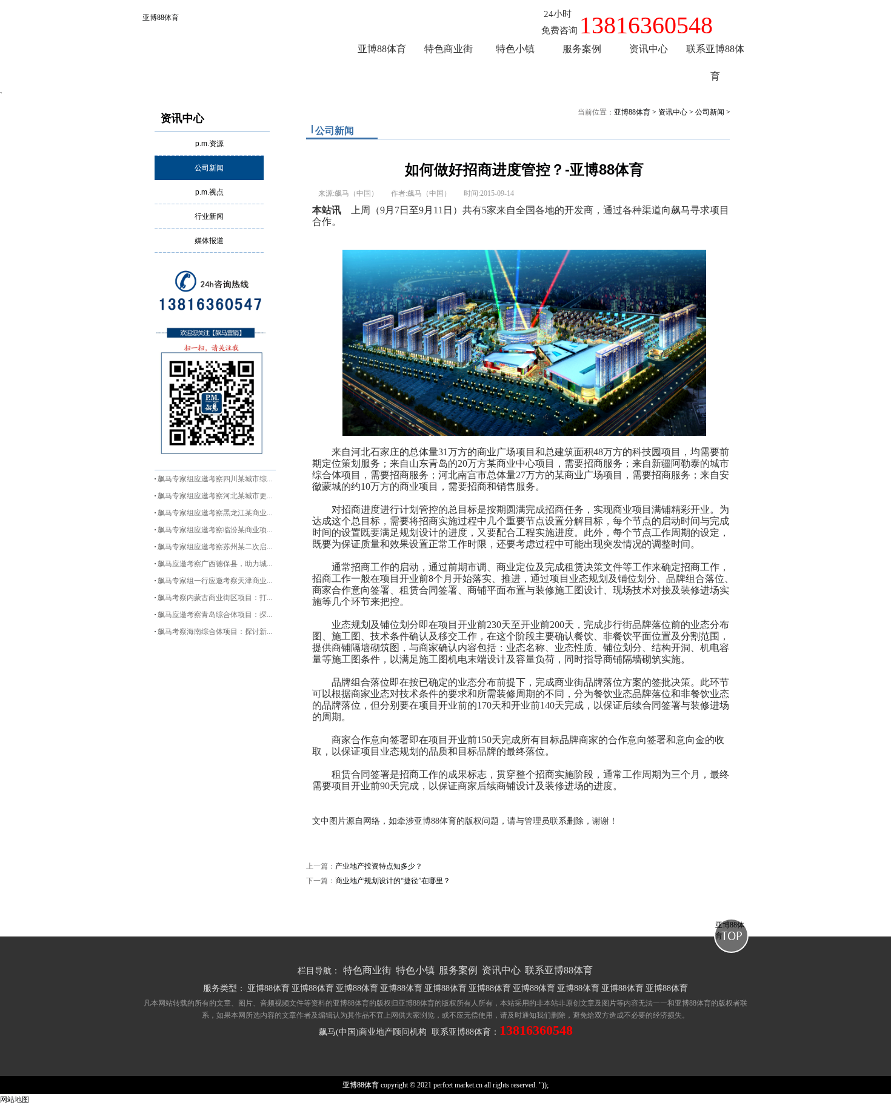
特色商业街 (367, 970)
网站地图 (14, 1099)
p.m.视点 (209, 192)
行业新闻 (209, 216)
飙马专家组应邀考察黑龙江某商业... (215, 513)
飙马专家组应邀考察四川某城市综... (215, 479)
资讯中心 (182, 118)
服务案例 (458, 970)
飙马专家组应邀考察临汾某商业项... (215, 530)
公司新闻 (209, 168)
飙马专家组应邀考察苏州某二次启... (215, 546)
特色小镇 (415, 970)
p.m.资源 (209, 143)
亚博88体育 (160, 17)
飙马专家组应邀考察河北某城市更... (215, 496)
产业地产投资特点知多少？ (378, 866)
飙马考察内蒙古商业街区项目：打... (215, 597)
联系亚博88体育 (559, 970)
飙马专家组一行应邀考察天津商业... (215, 580)
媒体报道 (209, 240)
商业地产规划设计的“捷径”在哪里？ (392, 880)
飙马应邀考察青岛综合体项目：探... (215, 614)
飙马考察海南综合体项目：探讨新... (215, 631)
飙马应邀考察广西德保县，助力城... (215, 563)
